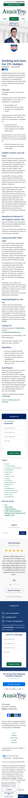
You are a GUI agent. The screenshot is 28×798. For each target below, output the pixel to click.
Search (14, 525)
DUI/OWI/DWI (9, 470)
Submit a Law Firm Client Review (14, 596)
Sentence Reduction (11, 492)
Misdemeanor (9, 484)
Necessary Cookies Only (9, 793)
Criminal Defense (10, 466)
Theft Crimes (9, 494)
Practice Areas (8, 501)
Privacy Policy (14, 738)
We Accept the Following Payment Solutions (14, 675)
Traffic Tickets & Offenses (13, 511)
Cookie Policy (7, 758)
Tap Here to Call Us (14, 4)
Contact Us (14, 19)
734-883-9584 (19, 328)
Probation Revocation (11, 490)
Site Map (14, 740)
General (7, 478)
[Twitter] (12, 715)
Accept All (9, 789)
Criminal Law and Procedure (13, 468)
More (23, 19)
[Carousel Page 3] (17, 584)
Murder (7, 486)
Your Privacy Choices (12, 756)
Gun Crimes (8, 480)
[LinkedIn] (15, 715)
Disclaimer (14, 735)
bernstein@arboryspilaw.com (11, 332)
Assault (7, 464)
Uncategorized (9, 497)
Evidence (7, 474)
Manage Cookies (18, 758)
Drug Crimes (8, 472)
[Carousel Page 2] (14, 584)
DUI (6, 505)
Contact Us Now (14, 453)
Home (4, 19)
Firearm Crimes (9, 476)
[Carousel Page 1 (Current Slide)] (10, 584)
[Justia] (19, 715)
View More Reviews (14, 590)
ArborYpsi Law (19, 790)
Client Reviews (14, 543)
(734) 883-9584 (12, 709)
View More (16, 727)
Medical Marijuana (10, 482)
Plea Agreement (10, 488)
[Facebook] (8, 715)
